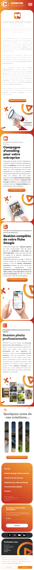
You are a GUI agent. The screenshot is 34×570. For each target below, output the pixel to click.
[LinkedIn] (24, 535)
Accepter (25, 567)
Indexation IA (7, 500)
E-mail (8, 518)
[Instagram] (15, 535)
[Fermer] (31, 557)
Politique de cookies (9, 499)
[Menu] (30, 4)
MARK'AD (17, 4)
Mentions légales (8, 496)
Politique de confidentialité (11, 497)
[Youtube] (19, 535)
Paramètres (9, 567)
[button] (8, 469)
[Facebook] (10, 535)
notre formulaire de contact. (7, 550)
